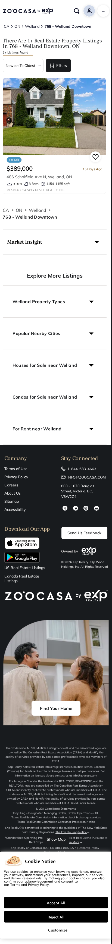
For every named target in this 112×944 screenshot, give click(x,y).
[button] (55, 241)
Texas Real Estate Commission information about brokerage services (56, 817)
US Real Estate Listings (24, 568)
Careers (11, 485)
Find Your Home (56, 708)
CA (6, 210)
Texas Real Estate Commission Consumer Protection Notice (56, 822)
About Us (12, 493)
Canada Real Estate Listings (21, 578)
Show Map (56, 839)
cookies (23, 871)
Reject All (56, 917)
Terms (15, 884)
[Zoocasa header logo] (28, 11)
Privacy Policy (16, 477)
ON (19, 210)
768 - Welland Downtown (30, 217)
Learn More (71, 842)
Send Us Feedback (84, 532)
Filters (61, 65)
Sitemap (11, 501)
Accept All (56, 902)
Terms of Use (15, 469)
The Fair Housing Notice (71, 832)
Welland (37, 210)
